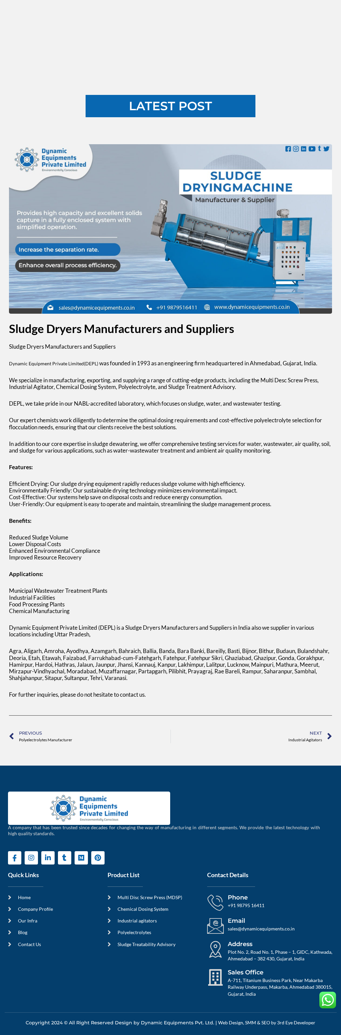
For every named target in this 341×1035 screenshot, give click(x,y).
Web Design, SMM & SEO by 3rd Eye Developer (266, 1022)
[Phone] (215, 902)
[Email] (215, 925)
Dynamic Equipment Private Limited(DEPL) (53, 363)
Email (236, 920)
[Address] (215, 949)
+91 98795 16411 (246, 905)
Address (240, 944)
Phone (238, 897)
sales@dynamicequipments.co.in (261, 928)
